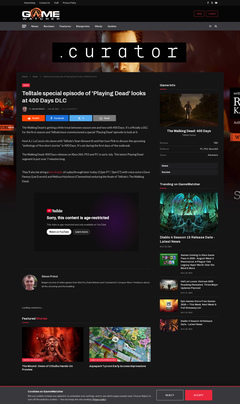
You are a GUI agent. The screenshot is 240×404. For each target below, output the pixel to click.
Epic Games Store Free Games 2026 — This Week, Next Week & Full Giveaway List (198, 304)
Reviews (49, 26)
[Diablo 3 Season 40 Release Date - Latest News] (169, 325)
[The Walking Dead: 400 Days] (189, 110)
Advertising (29, 2)
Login (212, 13)
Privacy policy (99, 399)
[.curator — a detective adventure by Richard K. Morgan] (120, 51)
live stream (56, 172)
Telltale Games (189, 135)
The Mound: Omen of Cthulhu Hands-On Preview (47, 368)
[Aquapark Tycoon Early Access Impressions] (120, 344)
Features (65, 26)
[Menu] (24, 26)
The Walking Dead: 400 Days (189, 131)
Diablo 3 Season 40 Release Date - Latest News (196, 323)
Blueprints (83, 26)
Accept (199, 395)
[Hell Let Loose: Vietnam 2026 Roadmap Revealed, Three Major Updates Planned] (169, 286)
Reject (170, 395)
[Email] (11, 159)
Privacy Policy (69, 2)
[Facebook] (11, 144)
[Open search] (216, 26)
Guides (112, 26)
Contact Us (44, 2)
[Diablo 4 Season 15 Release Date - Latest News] (189, 213)
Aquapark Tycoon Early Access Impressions (117, 366)
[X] (11, 151)
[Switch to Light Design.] (210, 26)
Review (166, 172)
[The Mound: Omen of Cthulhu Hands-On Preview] (52, 344)
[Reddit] (11, 137)
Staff (56, 2)
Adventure (213, 155)
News (35, 26)
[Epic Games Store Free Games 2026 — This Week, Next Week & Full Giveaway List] (169, 305)
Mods (98, 26)
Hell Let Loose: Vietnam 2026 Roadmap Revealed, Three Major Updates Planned (199, 284)
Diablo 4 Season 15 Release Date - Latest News (187, 239)
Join (199, 13)
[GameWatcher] (41, 13)
